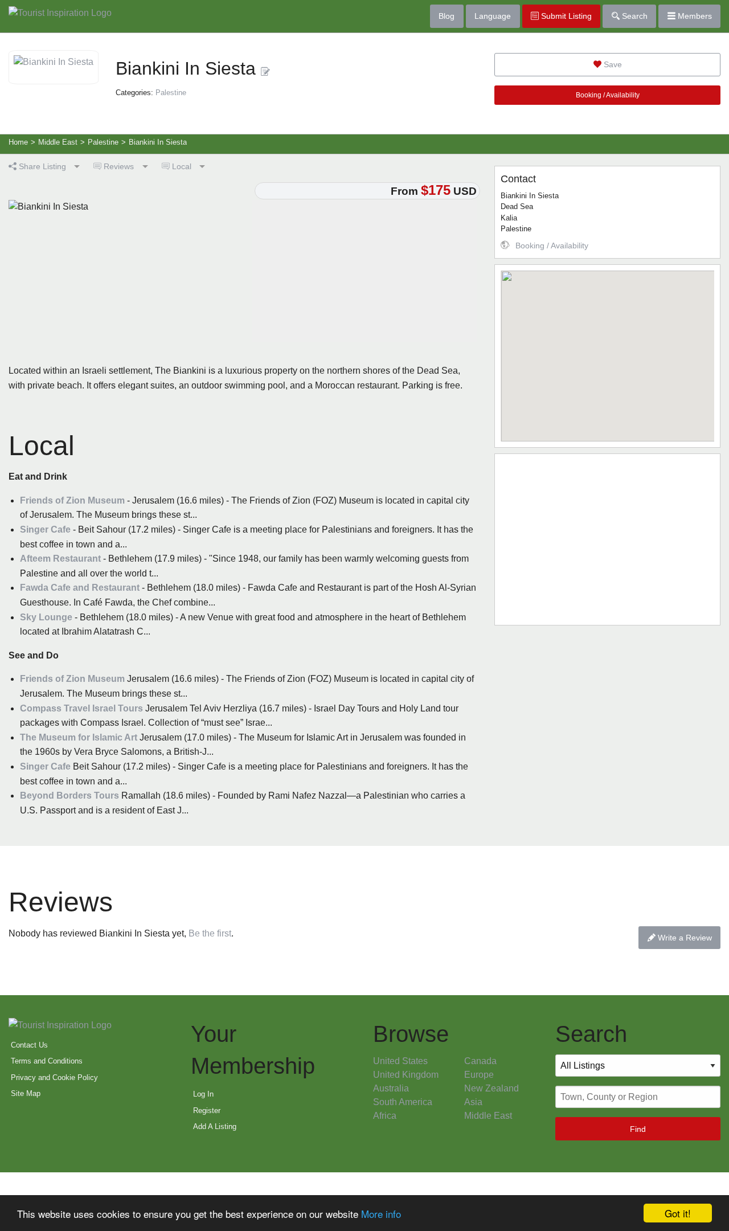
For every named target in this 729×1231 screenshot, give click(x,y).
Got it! (678, 1213)
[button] (608, 349)
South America (402, 1102)
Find (638, 1129)
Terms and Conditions (47, 1061)
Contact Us (29, 1045)
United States (400, 1061)
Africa (384, 1115)
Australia (391, 1088)
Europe (479, 1074)
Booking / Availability (608, 95)
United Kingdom (406, 1074)
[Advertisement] (607, 539)
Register (206, 1110)
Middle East (488, 1115)
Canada (480, 1061)
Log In (203, 1094)
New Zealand (491, 1088)
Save (611, 64)
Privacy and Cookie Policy (54, 1077)
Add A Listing (214, 1126)
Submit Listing (565, 16)
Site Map (25, 1093)
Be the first (210, 933)
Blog (446, 16)
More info (381, 1214)
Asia (473, 1102)
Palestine (170, 92)
